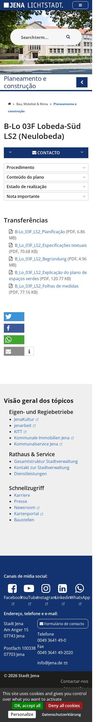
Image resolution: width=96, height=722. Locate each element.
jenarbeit (22, 425)
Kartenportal (26, 513)
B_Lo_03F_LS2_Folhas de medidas (47, 286)
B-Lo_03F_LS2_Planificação (40, 232)
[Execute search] (68, 37)
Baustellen (24, 520)
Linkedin (63, 600)
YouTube (29, 600)
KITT (18, 431)
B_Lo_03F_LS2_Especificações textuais (51, 245)
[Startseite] (10, 104)
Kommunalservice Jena (36, 444)
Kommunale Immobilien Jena (42, 438)
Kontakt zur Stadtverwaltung (41, 467)
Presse (20, 501)
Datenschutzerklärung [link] (61, 714)
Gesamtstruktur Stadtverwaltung (46, 461)
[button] (46, 167)
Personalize (22, 714)
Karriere (22, 495)
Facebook (13, 600)
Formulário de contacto (64, 623)
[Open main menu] (80, 5)
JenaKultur (24, 419)
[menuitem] (46, 428)
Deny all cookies (64, 705)
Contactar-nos (74, 681)
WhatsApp (80, 600)
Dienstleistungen (30, 473)
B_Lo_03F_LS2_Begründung (41, 259)
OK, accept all (27, 705)
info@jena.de (49, 663)
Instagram (47, 600)
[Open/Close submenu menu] (82, 82)
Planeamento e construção (25, 82)
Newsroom (24, 507)
